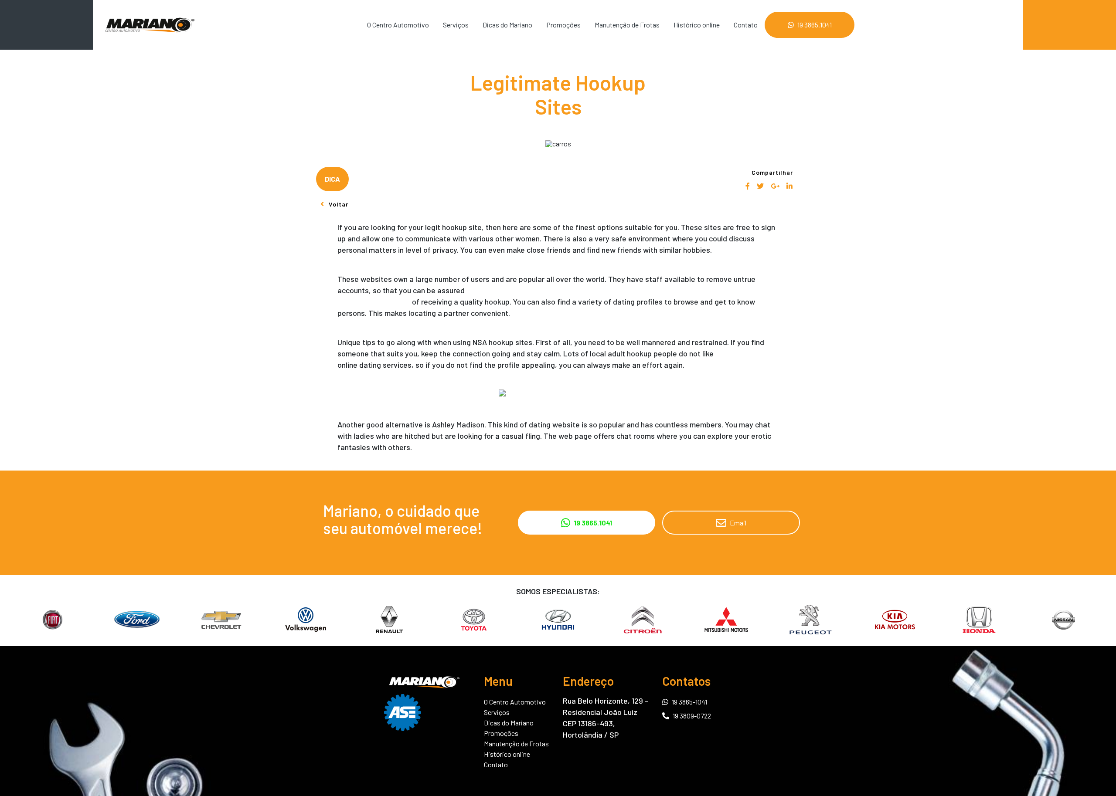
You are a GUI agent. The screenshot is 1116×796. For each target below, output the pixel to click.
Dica (332, 179)
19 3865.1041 (814, 24)
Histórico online (697, 24)
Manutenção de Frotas (627, 24)
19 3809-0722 (692, 715)
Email (738, 522)
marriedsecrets (741, 353)
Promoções (563, 24)
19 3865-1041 (689, 701)
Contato (746, 24)
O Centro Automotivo (398, 24)
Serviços (456, 24)
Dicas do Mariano (507, 24)
